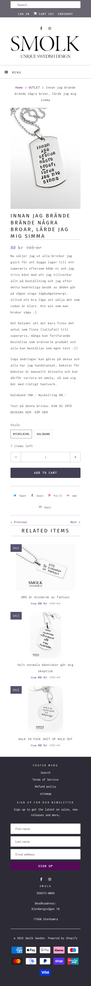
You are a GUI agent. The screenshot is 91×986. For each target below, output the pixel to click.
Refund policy (45, 786)
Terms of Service (45, 779)
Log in (23, 14)
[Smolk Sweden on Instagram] (50, 28)
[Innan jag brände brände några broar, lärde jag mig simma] (45, 158)
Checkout (65, 14)
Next (74, 522)
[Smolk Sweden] (45, 49)
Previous (19, 522)
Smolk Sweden (35, 938)
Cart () (45, 14)
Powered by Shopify (62, 938)
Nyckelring (21, 434)
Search (45, 772)
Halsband (43, 434)
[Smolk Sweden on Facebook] (41, 28)
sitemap (45, 793)
